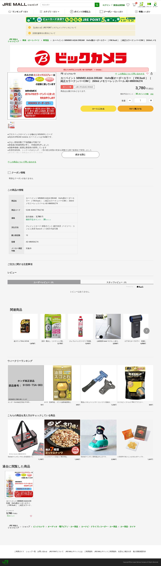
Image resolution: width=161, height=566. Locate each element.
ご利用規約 (88, 551)
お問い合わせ (42, 551)
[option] (32, 96)
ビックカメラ (39, 526)
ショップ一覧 (31, 551)
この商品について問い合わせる (131, 74)
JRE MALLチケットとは (74, 551)
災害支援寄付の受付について (43, 33)
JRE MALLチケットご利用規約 (105, 551)
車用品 (46, 40)
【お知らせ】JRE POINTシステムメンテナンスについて (54, 28)
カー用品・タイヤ (127, 526)
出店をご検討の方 (124, 551)
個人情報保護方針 (139, 551)
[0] (134, 5)
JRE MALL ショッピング (13, 40)
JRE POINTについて (56, 551)
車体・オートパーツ (31, 40)
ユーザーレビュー (44, 282)
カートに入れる (98, 109)
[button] (146, 331)
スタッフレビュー (117, 282)
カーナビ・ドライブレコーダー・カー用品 (99, 526)
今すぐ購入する (135, 109)
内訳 (151, 94)
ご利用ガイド (19, 551)
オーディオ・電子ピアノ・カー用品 (63, 526)
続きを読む (80, 154)
